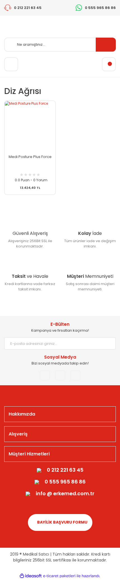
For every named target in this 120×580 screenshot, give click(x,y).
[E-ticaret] (59, 576)
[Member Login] (11, 64)
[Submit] (107, 343)
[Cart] (109, 64)
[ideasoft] (31, 576)
